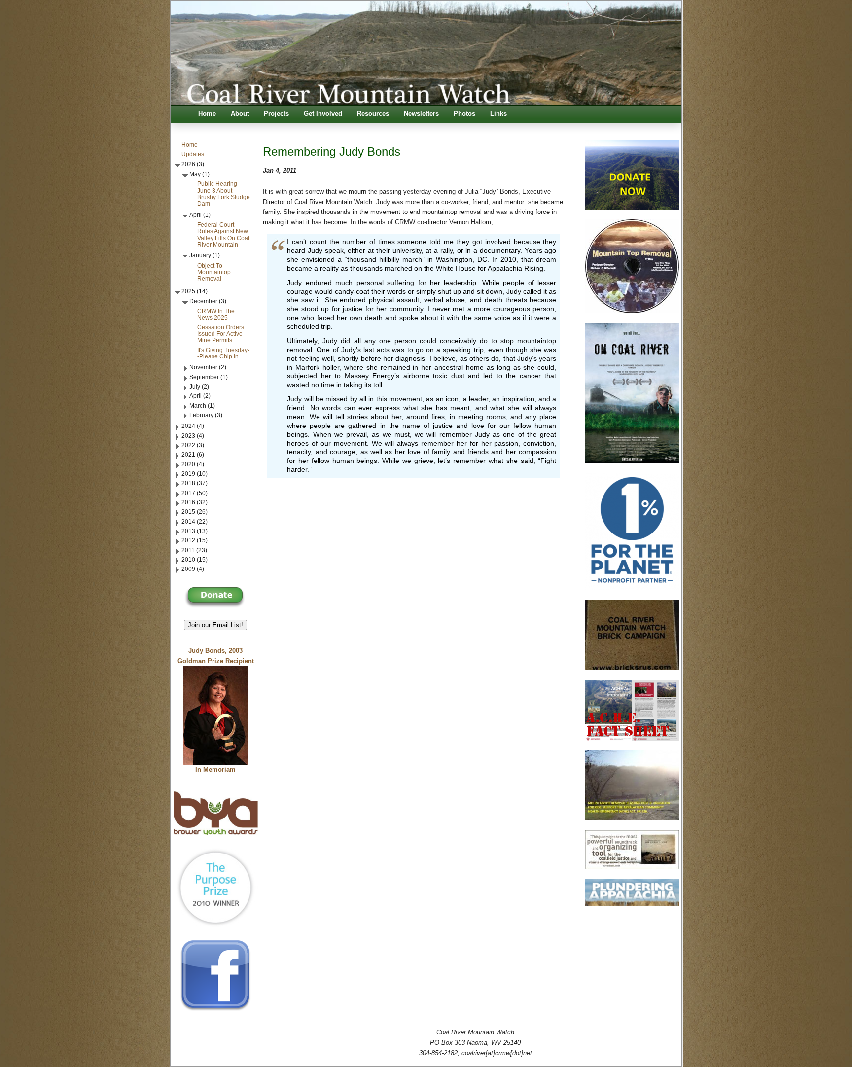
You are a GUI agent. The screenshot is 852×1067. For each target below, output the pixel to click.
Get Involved (323, 113)
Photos (464, 113)
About (240, 113)
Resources (373, 113)
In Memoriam (215, 769)
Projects (276, 113)
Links (498, 113)
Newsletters (421, 113)
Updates (192, 154)
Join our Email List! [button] (215, 625)
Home (207, 113)
